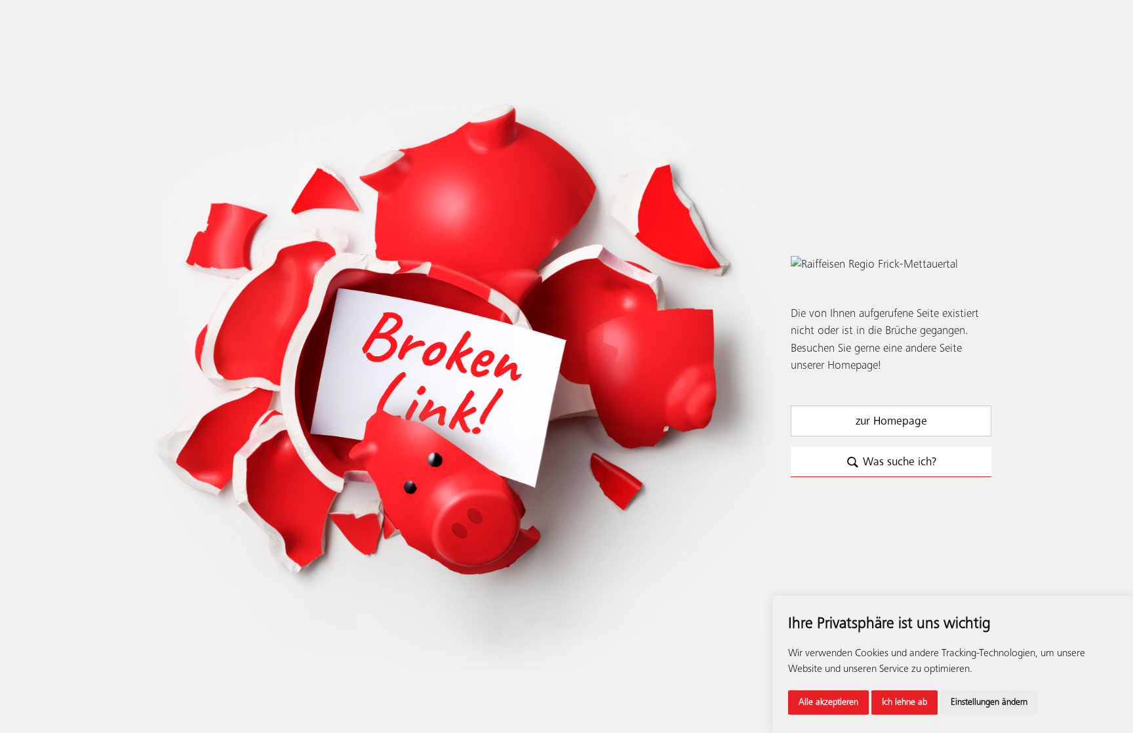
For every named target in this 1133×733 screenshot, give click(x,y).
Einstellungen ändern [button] (989, 702)
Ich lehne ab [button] (904, 702)
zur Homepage (891, 421)
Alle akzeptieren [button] (828, 702)
